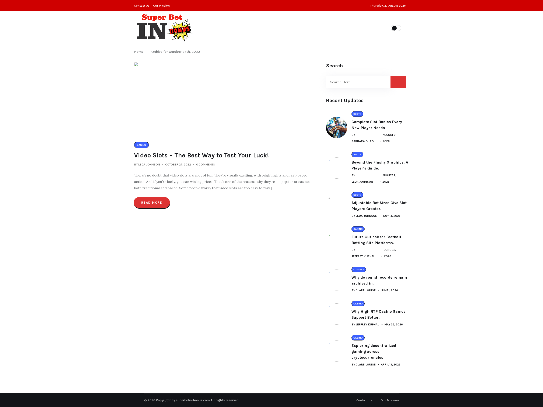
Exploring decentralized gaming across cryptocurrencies (373, 351)
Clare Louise (366, 290)
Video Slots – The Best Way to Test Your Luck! (201, 155)
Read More (151, 202)
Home (139, 52)
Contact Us (141, 5)
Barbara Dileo (362, 141)
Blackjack (269, 28)
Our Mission (161, 5)
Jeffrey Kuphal (363, 256)
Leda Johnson (149, 164)
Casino (243, 28)
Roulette (298, 28)
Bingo (321, 28)
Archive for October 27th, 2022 (175, 52)
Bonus (343, 28)
